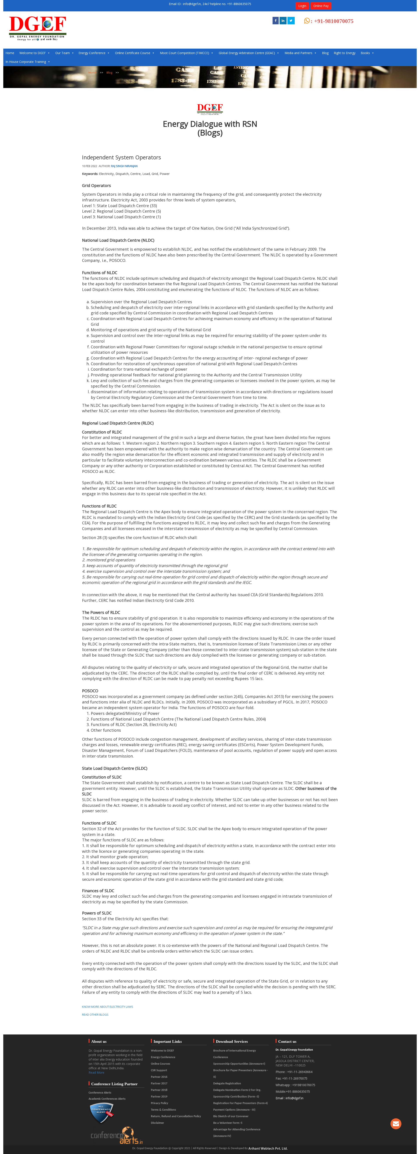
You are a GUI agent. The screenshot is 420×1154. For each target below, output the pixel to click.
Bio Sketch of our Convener (230, 1116)
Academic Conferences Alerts (107, 1099)
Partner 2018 (159, 1090)
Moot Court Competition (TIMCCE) (184, 53)
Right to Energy (344, 53)
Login (302, 6)
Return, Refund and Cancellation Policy (176, 1116)
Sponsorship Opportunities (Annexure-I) (239, 1064)
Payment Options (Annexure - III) (234, 1110)
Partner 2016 (159, 1077)
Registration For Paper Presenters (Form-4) (240, 1103)
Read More (96, 1072)
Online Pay (321, 6)
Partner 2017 (159, 1083)
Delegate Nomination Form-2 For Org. (237, 1090)
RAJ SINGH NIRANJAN (124, 166)
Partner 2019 (159, 1096)
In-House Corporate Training (25, 62)
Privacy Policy (159, 1103)
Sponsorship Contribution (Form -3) (236, 1096)
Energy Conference (92, 53)
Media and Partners (298, 53)
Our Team (62, 53)
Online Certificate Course (132, 53)
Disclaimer (157, 1123)
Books (365, 53)
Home (9, 53)
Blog (325, 53)
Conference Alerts (100, 1092)
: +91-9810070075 (332, 21)
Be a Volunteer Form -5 (227, 1123)
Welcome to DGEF (32, 53)
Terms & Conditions (163, 1110)
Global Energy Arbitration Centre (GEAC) (247, 53)
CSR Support (159, 1070)
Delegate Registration (227, 1083)
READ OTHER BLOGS (95, 1015)
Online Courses (160, 1064)
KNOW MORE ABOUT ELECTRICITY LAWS (107, 1007)
